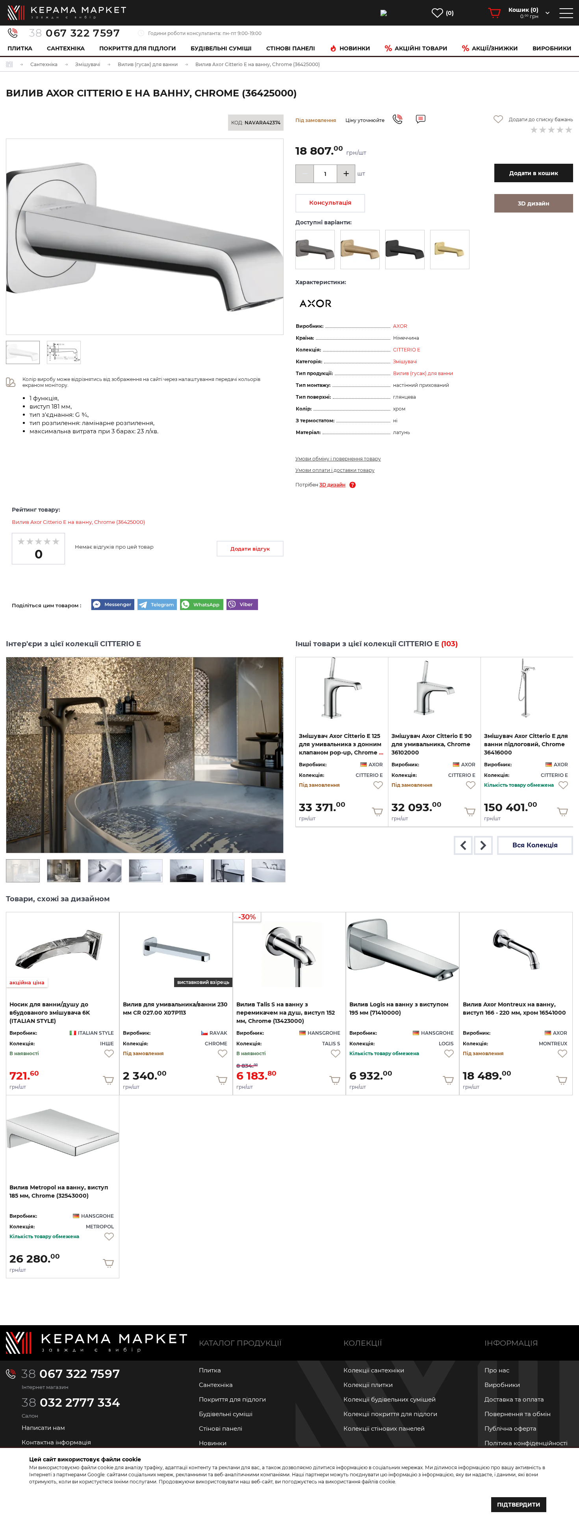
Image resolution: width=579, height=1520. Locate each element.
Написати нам (43, 1427)
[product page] (342, 688)
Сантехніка (66, 48)
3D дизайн (332, 485)
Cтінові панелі (290, 48)
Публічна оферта (510, 1428)
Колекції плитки (368, 1385)
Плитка (19, 48)
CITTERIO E (406, 350)
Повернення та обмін (517, 1414)
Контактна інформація (56, 1442)
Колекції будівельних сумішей (389, 1399)
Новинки (355, 48)
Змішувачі (405, 361)
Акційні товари (421, 48)
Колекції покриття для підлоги (390, 1414)
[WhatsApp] (201, 605)
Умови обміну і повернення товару (338, 459)
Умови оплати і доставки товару (335, 470)
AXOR (400, 326)
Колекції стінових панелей (384, 1428)
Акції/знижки (495, 48)
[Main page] (96, 1343)
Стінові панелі (220, 1428)
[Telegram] (157, 605)
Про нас (496, 1370)
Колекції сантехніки (373, 1370)
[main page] (67, 13)
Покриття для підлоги (137, 48)
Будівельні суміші (221, 48)
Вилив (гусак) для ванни (423, 373)
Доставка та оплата (514, 1399)
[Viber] (242, 605)
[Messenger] (112, 605)
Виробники (552, 48)
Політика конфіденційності (526, 1443)
